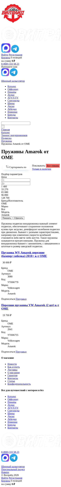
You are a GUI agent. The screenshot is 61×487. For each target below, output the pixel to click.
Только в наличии (41, 169)
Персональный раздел (13, 469)
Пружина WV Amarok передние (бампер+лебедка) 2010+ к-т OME (24, 254)
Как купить (14, 367)
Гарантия (12, 375)
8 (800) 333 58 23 (10, 64)
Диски (11, 416)
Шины (11, 413)
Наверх (5, 472)
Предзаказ (21, 299)
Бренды (12, 424)
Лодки (11, 405)
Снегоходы (13, 410)
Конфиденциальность (19, 384)
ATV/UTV (13, 407)
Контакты (13, 378)
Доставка (12, 369)
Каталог (12, 396)
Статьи (11, 381)
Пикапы (12, 402)
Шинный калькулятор (13, 81)
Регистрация (15, 54)
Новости (12, 364)
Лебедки (12, 419)
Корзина (5, 57)
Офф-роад (13, 399)
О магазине (14, 372)
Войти (4, 54)
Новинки (12, 422)
